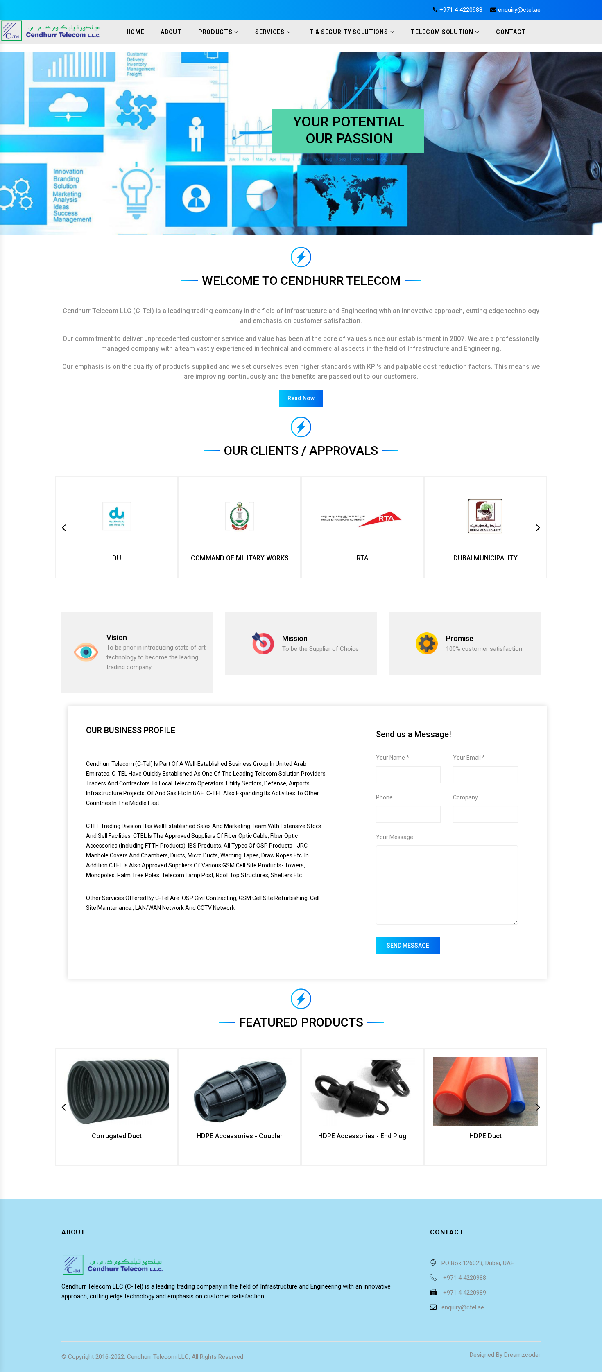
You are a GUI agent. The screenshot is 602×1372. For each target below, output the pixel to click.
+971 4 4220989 (463, 1292)
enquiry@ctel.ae (519, 10)
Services (270, 32)
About (171, 32)
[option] (116, 527)
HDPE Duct (485, 1136)
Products (215, 32)
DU (116, 558)
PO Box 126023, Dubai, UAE (477, 1263)
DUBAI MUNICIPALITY (485, 558)
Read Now (301, 398)
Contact (511, 32)
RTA (362, 558)
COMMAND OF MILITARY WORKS (240, 558)
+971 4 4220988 (460, 10)
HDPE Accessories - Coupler (240, 1136)
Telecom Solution (442, 32)
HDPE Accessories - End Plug (362, 1136)
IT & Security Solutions (347, 32)
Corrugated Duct (117, 1136)
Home (136, 32)
